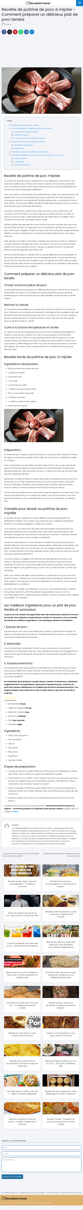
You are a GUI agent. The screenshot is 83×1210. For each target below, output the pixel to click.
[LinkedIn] (26, 31)
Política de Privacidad (43, 1203)
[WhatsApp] (20, 31)
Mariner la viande (21, 135)
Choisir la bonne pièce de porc (26, 132)
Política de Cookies (16, 1203)
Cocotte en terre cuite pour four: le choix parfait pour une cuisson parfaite (21, 855)
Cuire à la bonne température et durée (30, 138)
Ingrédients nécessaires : (23, 145)
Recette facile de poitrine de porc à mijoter (28, 142)
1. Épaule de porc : (21, 158)
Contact (5, 1203)
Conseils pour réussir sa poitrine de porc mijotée (30, 152)
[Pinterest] (15, 31)
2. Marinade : (19, 161)
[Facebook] (4, 31)
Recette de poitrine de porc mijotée (25, 125)
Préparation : (20, 148)
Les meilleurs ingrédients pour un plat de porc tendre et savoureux (37, 155)
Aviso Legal (29, 1203)
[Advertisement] (41, 52)
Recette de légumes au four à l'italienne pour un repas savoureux (62, 855)
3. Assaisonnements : (23, 165)
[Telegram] (31, 31)
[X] (9, 31)
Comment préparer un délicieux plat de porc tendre (31, 128)
